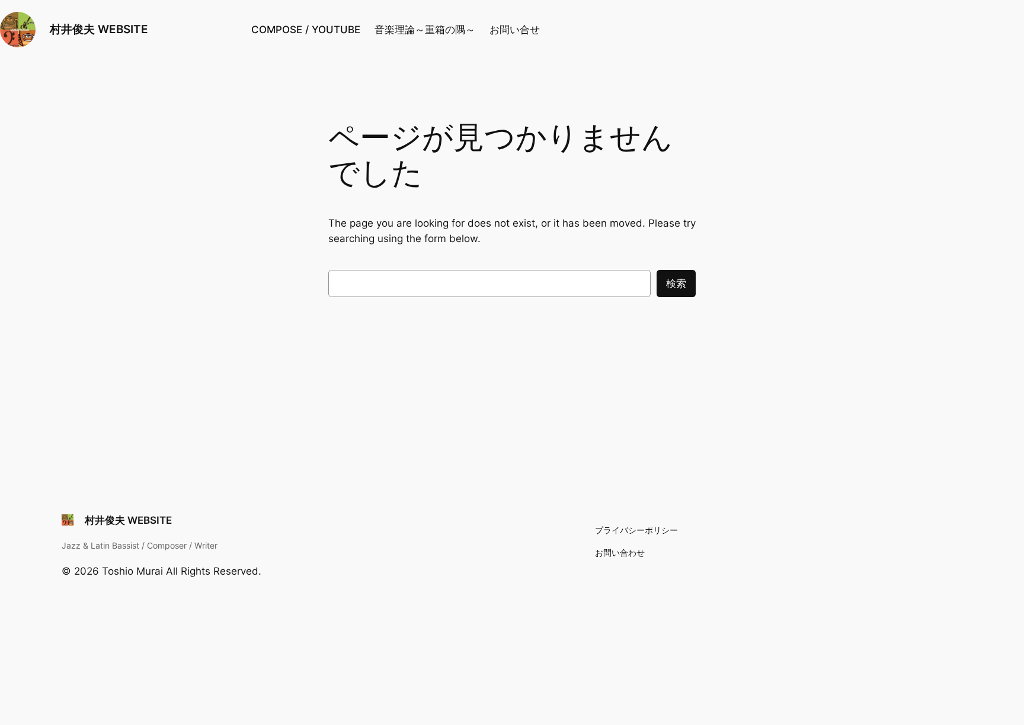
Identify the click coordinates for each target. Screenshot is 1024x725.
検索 (676, 283)
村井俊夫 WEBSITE (99, 29)
